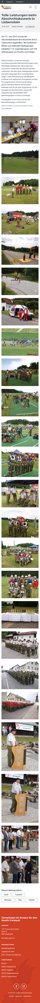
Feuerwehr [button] (19, 2)
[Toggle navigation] (36, 7)
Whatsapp (7, 900)
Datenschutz (27, 996)
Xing (19, 900)
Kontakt (11, 996)
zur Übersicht (30, 26)
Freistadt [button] (9, 2)
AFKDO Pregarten (7, 970)
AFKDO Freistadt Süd (8, 967)
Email (6, 895)
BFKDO (3, 963)
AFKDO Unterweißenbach (10, 973)
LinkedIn (32, 900)
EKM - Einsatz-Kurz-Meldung (11, 955)
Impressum (18, 996)
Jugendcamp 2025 (7, 951)
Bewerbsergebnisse (8, 948)
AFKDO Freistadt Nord (9, 976)
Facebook (18, 895)
